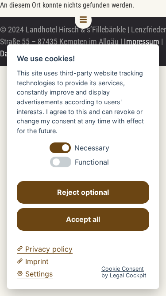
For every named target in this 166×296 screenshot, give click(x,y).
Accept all (83, 219)
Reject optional (83, 192)
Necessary (91, 148)
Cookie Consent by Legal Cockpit (124, 272)
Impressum (141, 41)
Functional (92, 162)
